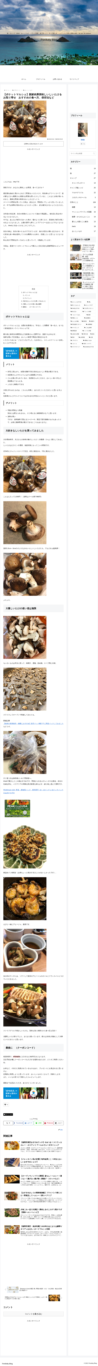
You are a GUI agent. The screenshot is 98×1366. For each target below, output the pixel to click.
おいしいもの (8, 1114)
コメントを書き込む (33, 1314)
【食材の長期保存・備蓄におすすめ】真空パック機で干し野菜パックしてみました (33, 724)
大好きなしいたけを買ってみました (34, 301)
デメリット (28, 298)
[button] (59, 1123)
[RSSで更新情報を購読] (84, 143)
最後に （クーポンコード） (32, 307)
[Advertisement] (33, 164)
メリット (27, 295)
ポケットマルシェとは (30, 292)
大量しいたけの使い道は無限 (32, 304)
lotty (83, 140)
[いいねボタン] (5, 1104)
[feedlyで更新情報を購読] (81, 143)
